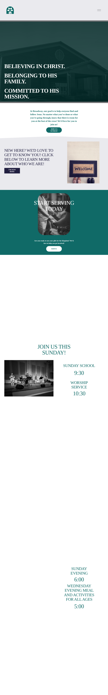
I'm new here (12, 170)
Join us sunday (54, 130)
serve (54, 249)
